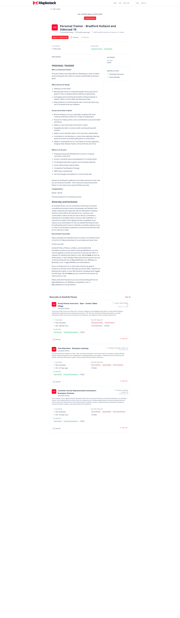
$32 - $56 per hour (62, 326)
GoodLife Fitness (68, 32)
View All (127, 297)
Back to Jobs (56, 9)
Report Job (86, 37)
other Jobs (57, 49)
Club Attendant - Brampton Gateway (73, 348)
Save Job (75, 37)
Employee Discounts (117, 74)
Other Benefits (115, 77)
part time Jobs (61, 323)
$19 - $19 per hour (62, 415)
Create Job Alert (90, 18)
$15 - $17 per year (62, 368)
